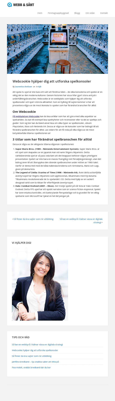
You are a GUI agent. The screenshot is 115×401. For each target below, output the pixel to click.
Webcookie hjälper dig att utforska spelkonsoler (35, 350)
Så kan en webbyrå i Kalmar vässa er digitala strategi (37, 344)
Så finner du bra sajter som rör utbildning (33, 219)
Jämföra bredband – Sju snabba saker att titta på (35, 361)
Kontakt (104, 12)
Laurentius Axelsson (23, 86)
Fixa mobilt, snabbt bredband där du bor (31, 367)
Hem (39, 12)
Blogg (77, 12)
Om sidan (90, 12)
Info (39, 86)
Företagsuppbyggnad (58, 12)
